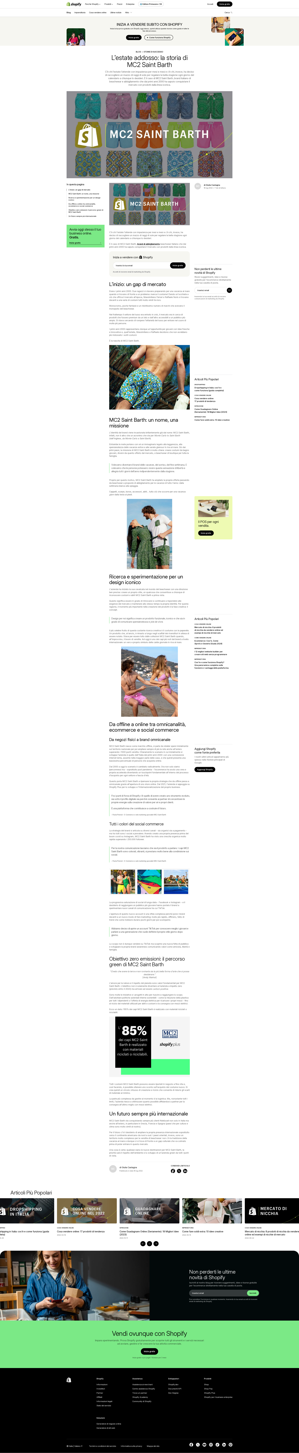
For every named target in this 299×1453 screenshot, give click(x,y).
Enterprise (130, 4)
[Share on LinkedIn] (185, 1171)
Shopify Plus (209, 1393)
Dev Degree (173, 1393)
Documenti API (174, 1389)
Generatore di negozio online (108, 1424)
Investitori (100, 1389)
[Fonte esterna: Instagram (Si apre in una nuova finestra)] (211, 1445)
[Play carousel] (149, 1243)
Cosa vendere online (97, 12)
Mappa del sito (153, 1446)
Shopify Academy (140, 1397)
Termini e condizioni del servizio (102, 1446)
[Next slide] (156, 1243)
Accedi (210, 4)
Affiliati (99, 1397)
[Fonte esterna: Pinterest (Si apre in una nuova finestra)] (230, 1445)
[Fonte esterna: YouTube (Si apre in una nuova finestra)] (204, 1445)
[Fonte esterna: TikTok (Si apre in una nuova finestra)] (217, 1445)
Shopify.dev (173, 1384)
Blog (69, 12)
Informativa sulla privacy (131, 1446)
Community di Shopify (141, 1401)
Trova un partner (139, 1393)
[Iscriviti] (229, 290)
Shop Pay (208, 1389)
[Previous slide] (143, 1243)
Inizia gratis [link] (178, 265)
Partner (99, 1393)
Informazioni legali (104, 1401)
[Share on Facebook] (173, 1171)
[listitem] (149, 1217)
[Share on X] (179, 1171)
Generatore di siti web (105, 1428)
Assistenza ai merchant (142, 1384)
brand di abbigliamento (148, 244)
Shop (206, 1384)
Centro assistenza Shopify (143, 1389)
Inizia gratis (224, 4)
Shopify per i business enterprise (218, 1397)
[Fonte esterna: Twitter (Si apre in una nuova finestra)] (198, 1445)
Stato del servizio (103, 1405)
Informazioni (101, 1384)
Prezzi (119, 4)
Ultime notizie (115, 12)
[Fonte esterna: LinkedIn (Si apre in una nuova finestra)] (224, 1445)
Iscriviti (253, 1293)
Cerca (227, 12)
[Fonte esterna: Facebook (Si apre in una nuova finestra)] (191, 1445)
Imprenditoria (79, 12)
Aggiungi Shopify (205, 769)
